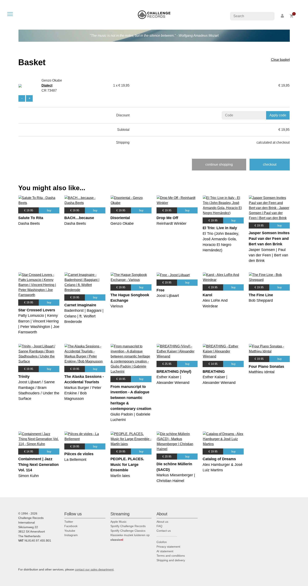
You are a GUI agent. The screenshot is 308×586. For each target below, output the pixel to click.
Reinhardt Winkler (171, 223)
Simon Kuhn (28, 476)
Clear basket (280, 59)
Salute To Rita (30, 218)
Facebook (71, 526)
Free (160, 290)
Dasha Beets (29, 223)
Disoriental (120, 218)
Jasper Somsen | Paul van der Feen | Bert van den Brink (268, 255)
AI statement (165, 551)
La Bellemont (75, 459)
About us (162, 521)
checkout (269, 164)
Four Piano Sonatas (266, 366)
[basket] (291, 16)
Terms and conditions (171, 555)
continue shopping (219, 164)
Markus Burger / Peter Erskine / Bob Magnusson (82, 393)
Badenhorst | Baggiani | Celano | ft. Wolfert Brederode (84, 316)
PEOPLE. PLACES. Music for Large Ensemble (127, 464)
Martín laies (120, 476)
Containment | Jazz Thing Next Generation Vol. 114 (38, 464)
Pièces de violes (78, 454)
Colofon (162, 542)
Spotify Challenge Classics (127, 530)
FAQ (159, 526)
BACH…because (79, 218)
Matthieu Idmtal (261, 372)
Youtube (69, 530)
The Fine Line (261, 295)
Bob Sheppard (261, 300)
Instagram (71, 535)
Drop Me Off (167, 218)
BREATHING (214, 371)
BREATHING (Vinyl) (174, 371)
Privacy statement (168, 546)
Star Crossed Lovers (36, 310)
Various (116, 306)
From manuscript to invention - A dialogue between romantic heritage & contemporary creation (130, 398)
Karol (207, 295)
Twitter (68, 521)
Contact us (164, 530)
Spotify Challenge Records (128, 526)
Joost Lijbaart (168, 296)
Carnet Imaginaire (80, 305)
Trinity (24, 376)
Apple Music (118, 521)
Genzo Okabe (122, 223)
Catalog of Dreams (219, 459)
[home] (154, 14)
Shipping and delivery (171, 560)
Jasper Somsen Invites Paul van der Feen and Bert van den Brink (269, 238)
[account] (283, 16)
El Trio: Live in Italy (220, 228)
